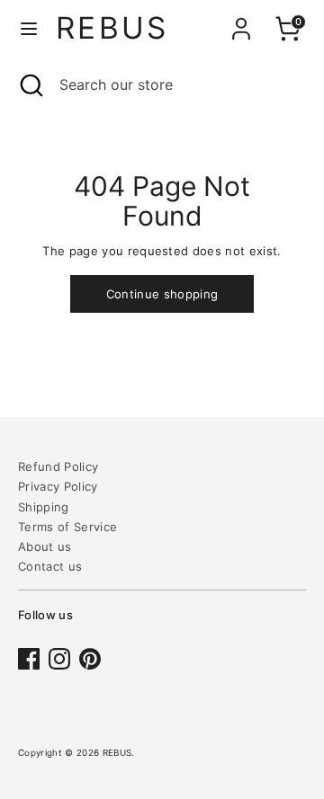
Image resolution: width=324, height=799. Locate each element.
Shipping (43, 507)
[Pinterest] (90, 659)
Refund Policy (58, 466)
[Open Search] (30, 84)
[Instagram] (59, 659)
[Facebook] (29, 659)
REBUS (112, 28)
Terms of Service (67, 526)
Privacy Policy (58, 486)
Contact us (50, 566)
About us (45, 546)
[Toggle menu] (29, 28)
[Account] (241, 17)
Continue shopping (162, 294)
